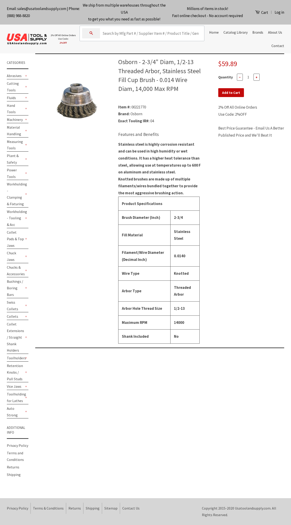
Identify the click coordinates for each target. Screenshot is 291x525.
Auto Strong (12, 411)
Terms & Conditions (48, 508)
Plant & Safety (13, 159)
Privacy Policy (17, 445)
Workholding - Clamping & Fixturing (15, 194)
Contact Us (131, 508)
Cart (264, 12)
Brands (257, 32)
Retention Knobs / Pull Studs (15, 372)
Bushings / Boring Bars (15, 288)
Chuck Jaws (11, 256)
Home (214, 32)
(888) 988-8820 (18, 15)
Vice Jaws (14, 386)
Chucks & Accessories (15, 270)
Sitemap (111, 508)
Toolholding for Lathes (15, 397)
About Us (275, 32)
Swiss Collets (12, 305)
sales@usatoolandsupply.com (41, 8)
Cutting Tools (13, 86)
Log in (279, 12)
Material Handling (14, 130)
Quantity (225, 77)
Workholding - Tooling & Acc (15, 218)
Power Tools (12, 173)
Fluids (11, 97)
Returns (13, 467)
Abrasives (14, 75)
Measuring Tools (15, 144)
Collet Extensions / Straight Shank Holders (15, 337)
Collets (12, 316)
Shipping (14, 474)
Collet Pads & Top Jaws (15, 239)
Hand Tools (11, 108)
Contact (277, 45)
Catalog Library (235, 32)
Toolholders (15, 358)
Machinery (15, 119)
